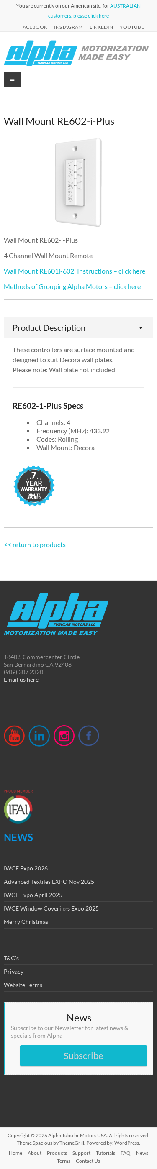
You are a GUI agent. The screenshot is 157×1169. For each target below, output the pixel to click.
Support (81, 1153)
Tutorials (105, 1153)
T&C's (11, 958)
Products (57, 1153)
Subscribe (83, 1055)
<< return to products (35, 544)
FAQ (126, 1153)
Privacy (13, 971)
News (142, 1153)
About (34, 1153)
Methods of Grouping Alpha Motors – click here (72, 286)
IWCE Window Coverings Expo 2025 (51, 908)
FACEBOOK (33, 27)
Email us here (21, 679)
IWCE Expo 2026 (26, 868)
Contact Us (88, 1161)
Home (15, 1153)
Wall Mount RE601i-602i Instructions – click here (74, 271)
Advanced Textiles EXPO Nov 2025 (49, 881)
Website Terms (23, 984)
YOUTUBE (132, 27)
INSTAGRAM (68, 27)
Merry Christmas (26, 921)
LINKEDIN (101, 27)
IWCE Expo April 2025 (33, 894)
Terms (63, 1161)
